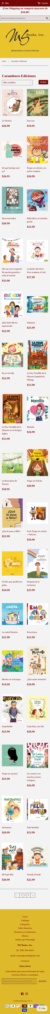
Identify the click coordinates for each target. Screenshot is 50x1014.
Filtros (43, 82)
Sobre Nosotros (25, 928)
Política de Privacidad (25, 939)
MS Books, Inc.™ (25, 1001)
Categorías (25, 924)
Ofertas (25, 936)
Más (7, 3)
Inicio (4, 61)
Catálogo (25, 920)
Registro (42, 981)
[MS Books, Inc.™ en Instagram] (26, 994)
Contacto (25, 961)
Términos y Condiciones (25, 932)
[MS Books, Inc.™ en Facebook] (22, 994)
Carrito (44, 3)
